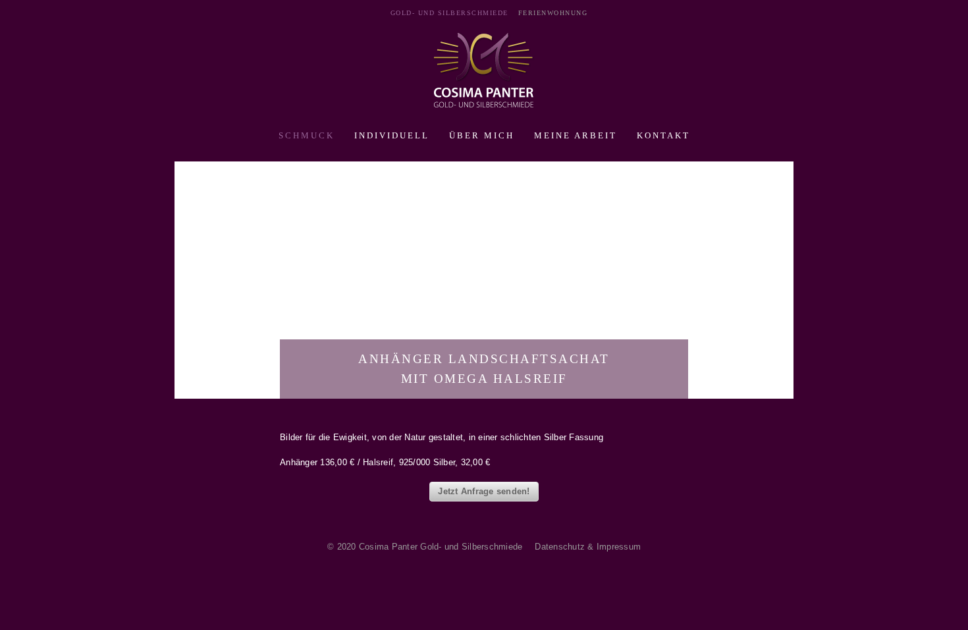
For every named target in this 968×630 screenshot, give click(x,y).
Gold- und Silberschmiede (449, 12)
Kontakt (663, 135)
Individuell (391, 135)
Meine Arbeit (575, 135)
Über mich (481, 135)
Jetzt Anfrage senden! (483, 491)
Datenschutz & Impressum (588, 547)
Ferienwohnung (553, 12)
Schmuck (307, 135)
